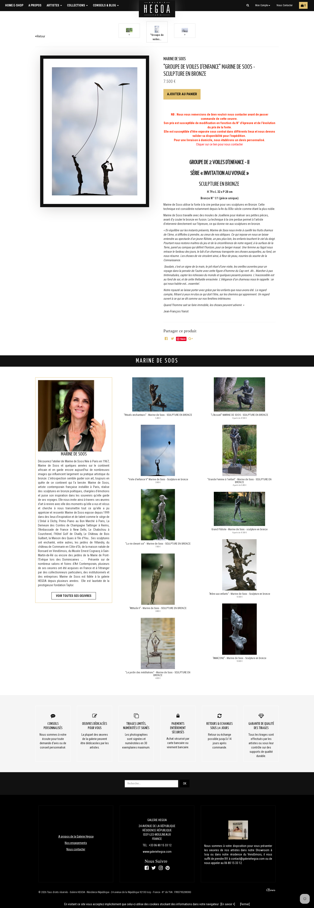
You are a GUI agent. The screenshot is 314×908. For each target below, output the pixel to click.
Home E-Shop (14, 5)
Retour (40, 36)
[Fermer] (245, 904)
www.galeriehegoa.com (157, 851)
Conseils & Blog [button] (105, 5)
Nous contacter (285, 5)
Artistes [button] (53, 5)
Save (183, 338)
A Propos (34, 5)
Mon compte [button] (261, 5)
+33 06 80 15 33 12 (160, 845)
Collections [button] (76, 5)
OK (184, 783)
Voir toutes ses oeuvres (73, 596)
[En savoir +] (227, 904)
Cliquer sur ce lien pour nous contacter (219, 144)
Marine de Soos (174, 59)
